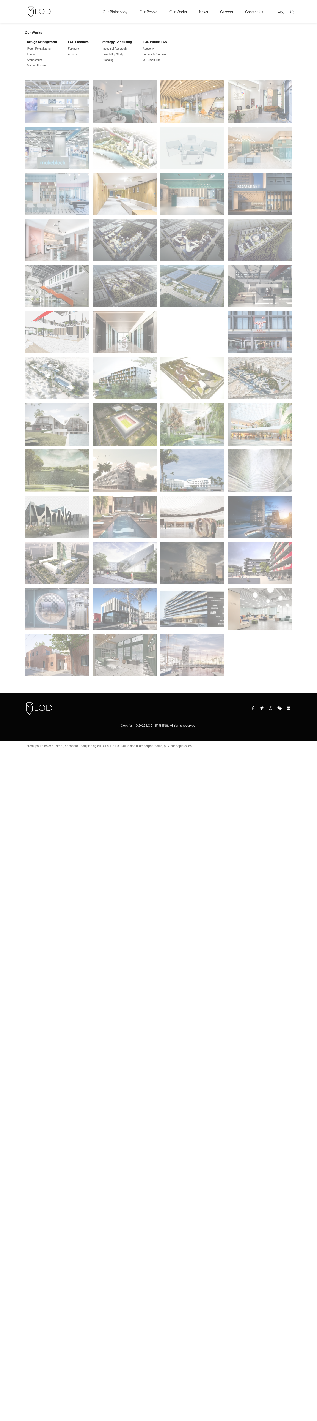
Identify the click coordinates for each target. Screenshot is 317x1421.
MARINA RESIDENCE (57, 657)
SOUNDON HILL (260, 242)
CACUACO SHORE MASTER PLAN (193, 657)
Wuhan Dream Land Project (125, 335)
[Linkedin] (288, 708)
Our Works (178, 11)
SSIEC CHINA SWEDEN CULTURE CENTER (260, 103)
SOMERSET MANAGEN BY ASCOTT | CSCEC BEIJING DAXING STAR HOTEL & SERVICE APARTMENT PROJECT (260, 196)
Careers (226, 11)
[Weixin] (279, 708)
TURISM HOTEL (192, 565)
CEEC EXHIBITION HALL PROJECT (57, 104)
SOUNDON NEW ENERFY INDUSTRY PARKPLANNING (192, 288)
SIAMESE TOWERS (260, 427)
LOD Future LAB (155, 42)
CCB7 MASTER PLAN (57, 427)
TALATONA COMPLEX (192, 427)
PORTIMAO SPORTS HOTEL (125, 381)
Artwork (72, 54)
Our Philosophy (115, 11)
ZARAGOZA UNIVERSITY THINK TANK (57, 519)
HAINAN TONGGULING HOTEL (260, 519)
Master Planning (37, 65)
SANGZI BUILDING (57, 288)
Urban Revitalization (39, 48)
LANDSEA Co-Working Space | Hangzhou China (260, 610)
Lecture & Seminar (154, 54)
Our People (148, 11)
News (203, 11)
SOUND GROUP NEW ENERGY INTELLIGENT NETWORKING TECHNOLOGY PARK (192, 242)
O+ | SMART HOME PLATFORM (193, 150)
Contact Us (254, 11)
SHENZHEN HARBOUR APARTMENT (125, 104)
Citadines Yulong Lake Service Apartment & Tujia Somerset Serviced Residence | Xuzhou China (192, 610)
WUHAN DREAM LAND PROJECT (57, 242)
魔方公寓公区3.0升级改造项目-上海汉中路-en (125, 656)
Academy (149, 48)
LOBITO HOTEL (193, 473)
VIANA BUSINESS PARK (192, 381)
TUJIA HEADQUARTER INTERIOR (193, 104)
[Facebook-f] (253, 708)
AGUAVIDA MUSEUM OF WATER (260, 473)
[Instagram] (271, 708)
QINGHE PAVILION (125, 565)
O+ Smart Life (151, 60)
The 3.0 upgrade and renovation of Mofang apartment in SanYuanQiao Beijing (260, 149)
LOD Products (78, 42)
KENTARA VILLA (125, 519)
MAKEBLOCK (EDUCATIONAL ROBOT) (57, 150)
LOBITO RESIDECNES (124, 473)
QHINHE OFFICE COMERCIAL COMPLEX (57, 565)
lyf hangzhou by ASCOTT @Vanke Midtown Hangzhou (260, 334)
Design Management (42, 42)
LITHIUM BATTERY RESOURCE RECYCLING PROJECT (125, 288)
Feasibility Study (112, 54)
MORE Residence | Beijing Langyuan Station (124, 610)
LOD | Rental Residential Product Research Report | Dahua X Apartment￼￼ (192, 195)
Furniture (73, 48)
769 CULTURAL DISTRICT (260, 566)
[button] (291, 11)
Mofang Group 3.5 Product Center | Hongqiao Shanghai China (57, 611)
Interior (31, 54)
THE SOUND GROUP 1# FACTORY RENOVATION (57, 334)
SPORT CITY (125, 427)
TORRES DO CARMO (193, 519)
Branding (107, 60)
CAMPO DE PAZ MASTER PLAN (260, 381)
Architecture (34, 60)
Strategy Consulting (117, 42)
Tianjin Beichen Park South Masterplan (124, 150)
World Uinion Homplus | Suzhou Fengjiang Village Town (192, 334)
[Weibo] (262, 708)
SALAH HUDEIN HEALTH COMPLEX (57, 381)
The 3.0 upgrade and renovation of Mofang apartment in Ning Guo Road (57, 196)
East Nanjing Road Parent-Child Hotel (125, 196)
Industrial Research (114, 48)
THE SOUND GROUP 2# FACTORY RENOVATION (260, 288)
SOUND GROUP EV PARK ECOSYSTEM (124, 242)
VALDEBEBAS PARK (57, 473)
